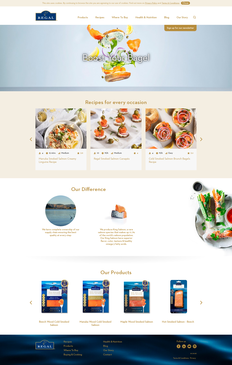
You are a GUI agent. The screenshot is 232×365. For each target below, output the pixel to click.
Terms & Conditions (170, 3)
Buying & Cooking (73, 354)
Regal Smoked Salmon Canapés (112, 158)
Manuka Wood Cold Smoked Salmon (95, 323)
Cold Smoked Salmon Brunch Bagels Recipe (169, 160)
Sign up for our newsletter (180, 28)
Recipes (99, 17)
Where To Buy (120, 17)
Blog (166, 17)
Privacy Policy (151, 3)
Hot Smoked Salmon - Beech (178, 321)
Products (83, 17)
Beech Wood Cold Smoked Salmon (54, 323)
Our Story (182, 17)
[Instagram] (195, 347)
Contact (107, 354)
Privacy (193, 358)
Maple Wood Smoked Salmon (136, 321)
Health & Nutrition (146, 17)
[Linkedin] (184, 347)
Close (185, 3)
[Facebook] (178, 347)
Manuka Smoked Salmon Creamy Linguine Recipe (57, 160)
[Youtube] (189, 347)
